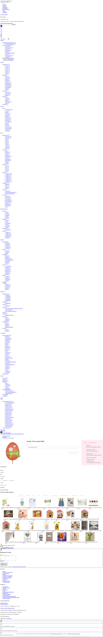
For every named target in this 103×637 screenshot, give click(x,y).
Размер (5, 164)
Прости (7, 54)
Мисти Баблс (8, 200)
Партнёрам (5, 586)
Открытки (7, 385)
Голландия (8, 285)
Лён (6, 351)
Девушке (7, 99)
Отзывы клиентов (6, 598)
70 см (7, 171)
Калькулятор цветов (6, 432)
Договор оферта (6, 595)
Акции (5, 281)
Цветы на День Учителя (8, 572)
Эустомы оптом (8, 426)
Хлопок (7, 224)
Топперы (7, 384)
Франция (7, 286)
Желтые (7, 157)
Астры (7, 111)
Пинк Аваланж (9, 201)
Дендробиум (8, 121)
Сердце (7, 188)
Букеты (1, 62)
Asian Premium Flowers (19, 433)
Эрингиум (7, 372)
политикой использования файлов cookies (74, 633)
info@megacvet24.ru (9, 58)
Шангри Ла (8, 205)
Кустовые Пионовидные (11, 192)
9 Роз (6, 139)
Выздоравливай (9, 55)
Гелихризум (8, 338)
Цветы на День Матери (7, 575)
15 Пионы (7, 245)
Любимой (7, 279)
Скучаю (7, 57)
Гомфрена (7, 340)
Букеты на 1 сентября (7, 576)
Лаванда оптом (8, 413)
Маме (7, 97)
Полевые (7, 95)
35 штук (7, 69)
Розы (1, 132)
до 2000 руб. (8, 176)
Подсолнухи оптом (9, 417)
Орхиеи (7, 227)
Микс (7, 76)
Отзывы (4, 11)
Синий (7, 88)
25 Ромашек (8, 297)
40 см (7, 167)
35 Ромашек (8, 299)
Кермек (7, 344)
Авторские (7, 92)
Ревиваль (7, 202)
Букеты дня (8, 93)
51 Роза (7, 144)
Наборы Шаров (9, 393)
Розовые (7, 155)
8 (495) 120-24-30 (3, 14)
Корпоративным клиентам (8, 592)
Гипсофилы (8, 223)
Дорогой (7, 237)
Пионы (7, 220)
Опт (1, 399)
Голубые (7, 252)
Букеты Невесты (3, 208)
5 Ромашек (7, 295)
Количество (6, 64)
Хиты (5, 379)
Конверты (7, 388)
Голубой (7, 213)
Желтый (7, 81)
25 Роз (7, 141)
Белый (7, 79)
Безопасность (5, 593)
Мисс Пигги (8, 198)
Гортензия (7, 342)
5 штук (7, 65)
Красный (7, 77)
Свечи (7, 387)
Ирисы (7, 123)
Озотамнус (8, 356)
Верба (7, 112)
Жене (7, 103)
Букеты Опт (2, 429)
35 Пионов (7, 248)
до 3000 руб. (8, 177)
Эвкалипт (8, 129)
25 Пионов (8, 247)
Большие (7, 274)
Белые (7, 153)
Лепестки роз (8, 136)
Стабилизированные (10, 193)
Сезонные (8, 268)
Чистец (7, 369)
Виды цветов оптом (7, 401)
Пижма (7, 359)
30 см (7, 165)
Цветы (1, 106)
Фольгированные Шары (11, 392)
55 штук (7, 72)
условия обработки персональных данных (56, 633)
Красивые (8, 270)
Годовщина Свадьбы (10, 53)
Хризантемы (8, 128)
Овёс (6, 355)
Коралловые (8, 160)
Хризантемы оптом (9, 423)
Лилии (7, 124)
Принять (83, 634)
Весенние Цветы (6, 582)
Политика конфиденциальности (9, 596)
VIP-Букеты (5, 578)
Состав (5, 313)
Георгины (7, 115)
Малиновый (8, 85)
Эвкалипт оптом (9, 425)
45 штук (7, 71)
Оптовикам (5, 8)
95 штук (7, 73)
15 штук (7, 67)
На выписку (8, 50)
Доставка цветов (6, 587)
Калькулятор (5, 394)
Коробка (7, 184)
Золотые (7, 163)
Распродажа (2, 430)
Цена (4, 172)
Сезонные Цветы (6, 580)
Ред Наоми (8, 204)
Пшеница (7, 360)
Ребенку (7, 277)
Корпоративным (6, 9)
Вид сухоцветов (7, 335)
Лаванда (7, 348)
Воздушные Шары (7, 389)
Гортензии (8, 120)
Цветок (5, 219)
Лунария (7, 353)
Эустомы (7, 130)
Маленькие (8, 303)
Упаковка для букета (7, 577)
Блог (4, 10)
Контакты (5, 12)
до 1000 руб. (8, 175)
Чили (7, 289)
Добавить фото (4, 563)
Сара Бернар (8, 266)
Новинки (6, 380)
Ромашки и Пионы (9, 315)
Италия (7, 288)
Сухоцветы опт (7, 427)
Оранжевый (8, 84)
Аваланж (7, 196)
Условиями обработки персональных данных (19, 566)
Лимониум (8, 352)
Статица (7, 365)
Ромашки (2, 291)
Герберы (7, 116)
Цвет (4, 75)
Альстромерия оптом (9, 402)
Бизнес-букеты (6, 573)
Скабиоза (7, 363)
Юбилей (7, 51)
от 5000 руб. (8, 236)
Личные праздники (7, 45)
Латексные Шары (9, 390)
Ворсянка (7, 336)
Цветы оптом (8, 421)
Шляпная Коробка (9, 259)
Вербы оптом (8, 405)
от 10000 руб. (8, 181)
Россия (7, 284)
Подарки (5, 381)
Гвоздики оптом (8, 406)
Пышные (7, 272)
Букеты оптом (8, 403)
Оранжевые (8, 159)
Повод (1, 40)
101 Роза (7, 145)
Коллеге (7, 100)
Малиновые (8, 156)
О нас (4, 4)
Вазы (6, 383)
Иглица (7, 343)
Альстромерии (9, 109)
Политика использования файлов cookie (11, 597)
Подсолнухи (8, 126)
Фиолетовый (8, 83)
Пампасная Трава (9, 357)
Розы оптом (8, 418)
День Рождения (9, 47)
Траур (1, 397)
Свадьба (7, 49)
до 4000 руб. (8, 179)
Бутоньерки (8, 229)
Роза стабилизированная (10, 361)
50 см (7, 168)
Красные (7, 152)
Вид (4, 91)
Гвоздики (8, 113)
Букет (7, 185)
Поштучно (8, 137)
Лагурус (7, 349)
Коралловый (8, 87)
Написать (11, 60)
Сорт (4, 194)
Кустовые (8, 190)
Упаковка (5, 183)
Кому (4, 96)
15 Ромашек (8, 296)
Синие (7, 253)
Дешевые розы (8, 173)
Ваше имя (3, 555)
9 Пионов (7, 244)
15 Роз (7, 140)
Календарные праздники (9, 42)
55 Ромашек (8, 300)
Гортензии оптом (9, 410)
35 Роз (7, 143)
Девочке (7, 280)
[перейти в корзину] (1, 34)
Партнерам (5, 7)
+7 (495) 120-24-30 (10, 59)
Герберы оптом (8, 407)
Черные (7, 161)
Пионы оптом (8, 415)
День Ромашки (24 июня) (11, 311)
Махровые (8, 267)
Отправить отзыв (4, 564)
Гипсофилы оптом (9, 409)
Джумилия (8, 197)
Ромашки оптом (8, 419)
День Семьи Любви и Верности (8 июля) (14, 308)
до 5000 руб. (8, 180)
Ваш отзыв (3, 560)
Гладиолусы (8, 119)
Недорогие (8, 271)
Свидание (8, 46)
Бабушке (7, 320)
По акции (5, 104)
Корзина (7, 187)
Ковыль (7, 345)
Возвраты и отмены (7, 594)
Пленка (7, 262)
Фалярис (7, 367)
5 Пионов (7, 243)
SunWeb (9, 618)
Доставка (5, 5)
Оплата (4, 6)
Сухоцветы (2, 333)
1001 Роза (7, 148)
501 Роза (7, 147)
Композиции (8, 258)
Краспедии (8, 347)
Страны (4, 282)
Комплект (5, 228)
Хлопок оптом (8, 422)
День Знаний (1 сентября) (10, 43)
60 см (7, 169)
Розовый (7, 80)
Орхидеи (7, 125)
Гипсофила (8, 117)
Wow (6, 206)
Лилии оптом (8, 414)
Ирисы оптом (8, 411)
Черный (7, 89)
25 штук (7, 68)
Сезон (4, 304)
